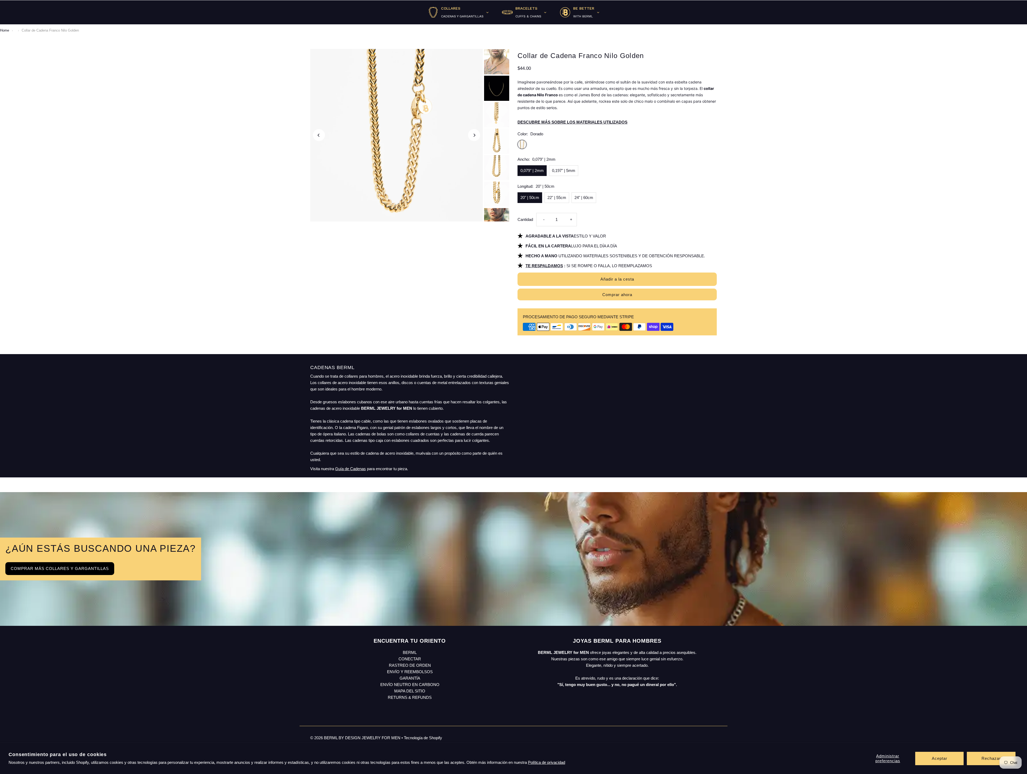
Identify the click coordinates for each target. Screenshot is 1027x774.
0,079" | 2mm (532, 170)
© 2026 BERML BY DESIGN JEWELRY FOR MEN (355, 737)
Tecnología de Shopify (423, 737)
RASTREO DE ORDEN (410, 665)
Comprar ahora (617, 294)
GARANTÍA (410, 678)
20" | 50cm (529, 197)
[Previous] (319, 135)
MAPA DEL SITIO (409, 691)
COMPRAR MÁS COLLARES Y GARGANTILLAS (60, 568)
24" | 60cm (583, 197)
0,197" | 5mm (563, 170)
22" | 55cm (556, 197)
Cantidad (525, 219)
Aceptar (939, 758)
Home (4, 30)
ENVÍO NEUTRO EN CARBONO (409, 684)
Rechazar (991, 758)
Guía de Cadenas (350, 468)
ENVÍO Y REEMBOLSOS (410, 671)
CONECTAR (409, 659)
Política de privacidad (546, 762)
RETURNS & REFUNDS (410, 697)
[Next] (474, 135)
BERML (410, 652)
